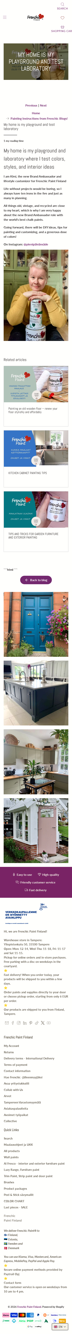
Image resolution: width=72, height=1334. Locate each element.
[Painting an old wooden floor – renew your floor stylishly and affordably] (36, 384)
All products (12, 1151)
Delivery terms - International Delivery (29, 1058)
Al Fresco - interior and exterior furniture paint (34, 1163)
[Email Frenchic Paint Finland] (7, 1023)
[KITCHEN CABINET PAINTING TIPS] (36, 448)
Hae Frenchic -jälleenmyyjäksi (23, 1077)
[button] (60, 1327)
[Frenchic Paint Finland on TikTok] (37, 1023)
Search (8, 1138)
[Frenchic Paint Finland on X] (43, 1023)
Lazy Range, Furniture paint (21, 1169)
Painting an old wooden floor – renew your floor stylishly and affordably (32, 410)
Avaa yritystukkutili (16, 1083)
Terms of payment (15, 1064)
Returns (9, 1052)
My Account (11, 1045)
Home (36, 113)
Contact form (12, 1282)
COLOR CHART (14, 1201)
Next (43, 105)
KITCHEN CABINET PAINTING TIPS (27, 473)
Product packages (15, 1188)
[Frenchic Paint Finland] (36, 18)
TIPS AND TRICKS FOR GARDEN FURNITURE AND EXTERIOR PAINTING (33, 535)
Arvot (7, 1096)
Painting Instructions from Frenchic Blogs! (39, 118)
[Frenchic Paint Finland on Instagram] (19, 1023)
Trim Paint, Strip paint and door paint (28, 1176)
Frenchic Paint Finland (29, 1306)
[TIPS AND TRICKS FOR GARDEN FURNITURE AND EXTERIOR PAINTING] (36, 509)
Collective (10, 1121)
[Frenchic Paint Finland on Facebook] (13, 1023)
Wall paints (11, 1157)
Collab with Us (13, 1089)
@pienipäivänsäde (36, 244)
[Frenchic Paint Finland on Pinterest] (31, 1023)
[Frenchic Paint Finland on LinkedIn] (25, 1023)
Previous (31, 105)
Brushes (9, 1182)
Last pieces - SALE (16, 1207)
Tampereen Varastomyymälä (22, 1102)
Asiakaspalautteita (16, 1108)
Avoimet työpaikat (16, 1115)
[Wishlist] (62, 18)
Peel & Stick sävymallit (19, 1194)
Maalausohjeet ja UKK (18, 1144)
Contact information (17, 1071)
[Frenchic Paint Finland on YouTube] (48, 1023)
